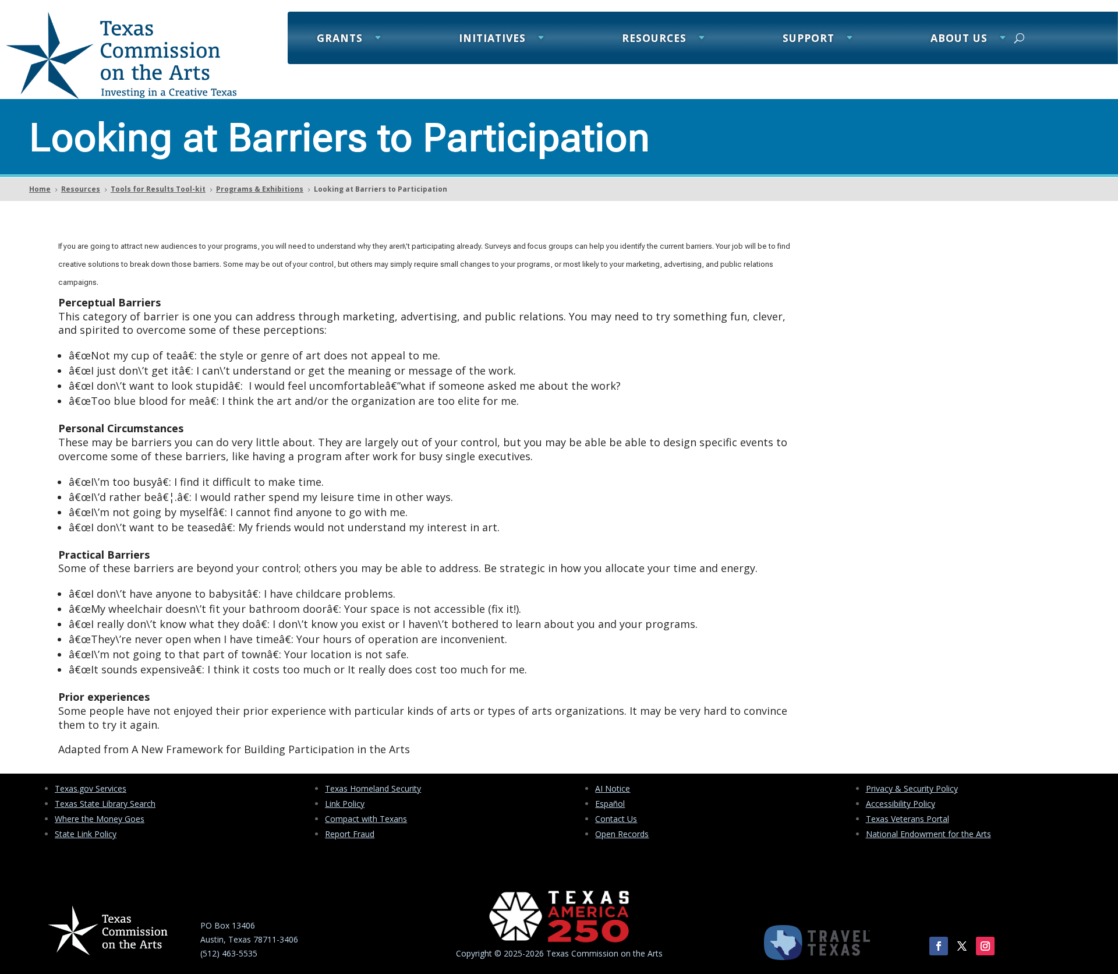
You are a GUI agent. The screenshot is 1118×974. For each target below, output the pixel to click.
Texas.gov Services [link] (90, 788)
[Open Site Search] (1019, 38)
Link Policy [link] (345, 803)
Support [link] (808, 39)
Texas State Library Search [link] (105, 803)
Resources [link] (654, 39)
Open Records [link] (622, 833)
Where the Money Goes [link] (99, 818)
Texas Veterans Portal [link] (907, 818)
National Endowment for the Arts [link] (928, 833)
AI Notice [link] (612, 788)
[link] (121, 95)
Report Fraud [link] (349, 833)
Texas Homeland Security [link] (373, 788)
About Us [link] (959, 39)
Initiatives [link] (492, 39)
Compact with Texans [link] (366, 818)
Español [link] (610, 803)
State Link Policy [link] (85, 833)
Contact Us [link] (616, 818)
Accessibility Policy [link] (900, 803)
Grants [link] (340, 39)
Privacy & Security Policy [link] (912, 788)
